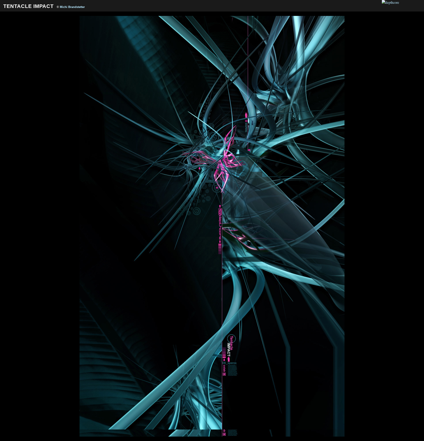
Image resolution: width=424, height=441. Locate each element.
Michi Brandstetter (72, 7)
